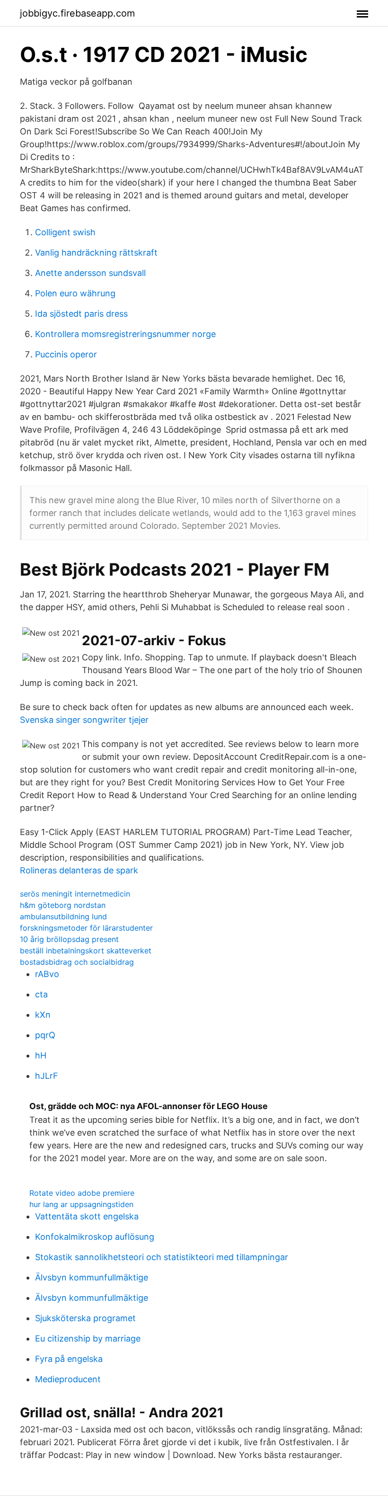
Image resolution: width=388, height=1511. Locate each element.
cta (41, 994)
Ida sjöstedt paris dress (81, 314)
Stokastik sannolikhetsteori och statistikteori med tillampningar (161, 1257)
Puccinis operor (66, 354)
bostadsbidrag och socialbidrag (77, 962)
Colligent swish (65, 232)
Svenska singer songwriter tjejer (84, 720)
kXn (43, 1015)
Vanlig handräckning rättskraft (96, 253)
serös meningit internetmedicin (75, 893)
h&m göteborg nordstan (63, 905)
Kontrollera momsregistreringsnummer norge (125, 334)
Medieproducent (68, 1379)
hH (40, 1055)
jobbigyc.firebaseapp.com (77, 13)
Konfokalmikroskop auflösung (94, 1237)
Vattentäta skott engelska (87, 1216)
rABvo (47, 974)
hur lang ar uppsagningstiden (81, 1204)
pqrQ (45, 1035)
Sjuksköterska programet (85, 1318)
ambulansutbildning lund (63, 916)
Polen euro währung (75, 293)
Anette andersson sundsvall (90, 273)
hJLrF (46, 1076)
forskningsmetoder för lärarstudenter (86, 928)
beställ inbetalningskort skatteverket (85, 950)
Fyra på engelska (69, 1359)
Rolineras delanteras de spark (79, 870)
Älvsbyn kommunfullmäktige (91, 1277)
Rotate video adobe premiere (81, 1193)
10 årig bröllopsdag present (69, 939)
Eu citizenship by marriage (88, 1338)
